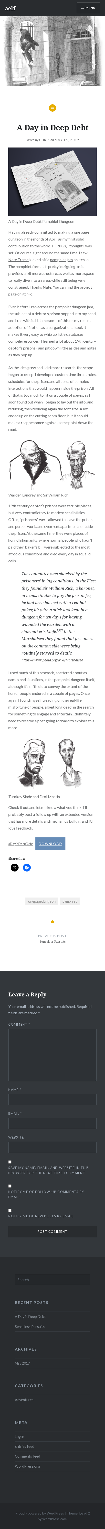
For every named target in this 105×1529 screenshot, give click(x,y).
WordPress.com (54, 1519)
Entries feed (24, 1446)
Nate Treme (18, 259)
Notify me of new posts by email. (41, 1216)
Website (16, 1137)
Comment (19, 1024)
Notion (35, 327)
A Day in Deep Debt (30, 1316)
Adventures (24, 1400)
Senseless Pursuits (30, 1327)
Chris (44, 140)
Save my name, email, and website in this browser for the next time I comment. (48, 1170)
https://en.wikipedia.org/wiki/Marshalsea (52, 660)
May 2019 (22, 1363)
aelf (10, 8)
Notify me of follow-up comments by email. (46, 1194)
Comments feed (27, 1456)
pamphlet (70, 901)
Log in (19, 1437)
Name (14, 1090)
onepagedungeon (42, 901)
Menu (90, 8)
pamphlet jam (61, 259)
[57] (60, 630)
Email (15, 1113)
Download (50, 844)
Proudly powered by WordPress (39, 1513)
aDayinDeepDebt (20, 844)
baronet (86, 588)
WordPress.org (27, 1466)
